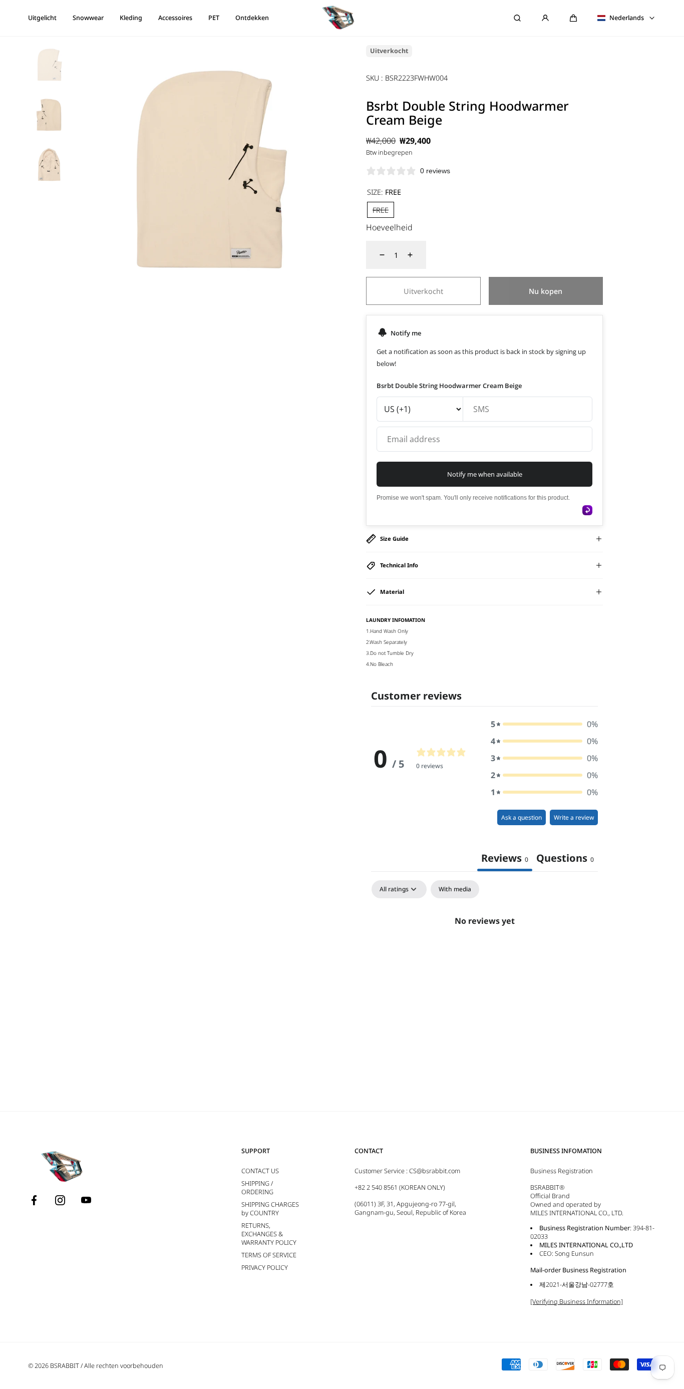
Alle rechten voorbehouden (123, 1365)
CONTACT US (260, 1171)
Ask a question (521, 817)
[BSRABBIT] (342, 18)
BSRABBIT (64, 1365)
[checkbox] (455, 889)
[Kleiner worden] (376, 255)
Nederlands (626, 18)
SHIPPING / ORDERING (257, 1187)
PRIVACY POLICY (264, 1267)
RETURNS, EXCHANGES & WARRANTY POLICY (268, 1234)
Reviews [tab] (504, 858)
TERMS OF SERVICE (268, 1255)
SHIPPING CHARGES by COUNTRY (270, 1208)
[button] (573, 18)
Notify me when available (484, 474)
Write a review (574, 817)
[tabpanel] (484, 955)
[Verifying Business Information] (576, 1301)
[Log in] (545, 18)
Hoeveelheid (389, 227)
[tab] (565, 859)
